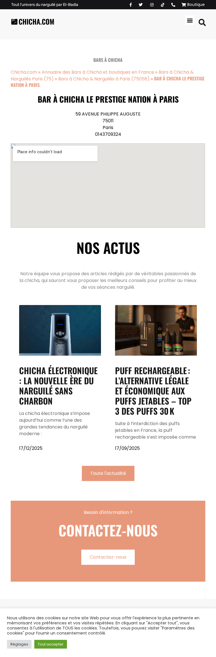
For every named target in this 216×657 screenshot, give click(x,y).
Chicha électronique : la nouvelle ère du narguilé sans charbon (58, 385)
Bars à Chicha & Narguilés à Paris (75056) (104, 79)
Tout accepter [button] (51, 644)
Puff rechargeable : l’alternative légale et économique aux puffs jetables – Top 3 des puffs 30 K (153, 390)
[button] (189, 20)
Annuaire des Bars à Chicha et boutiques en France (98, 72)
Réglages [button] (19, 644)
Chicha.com (24, 72)
